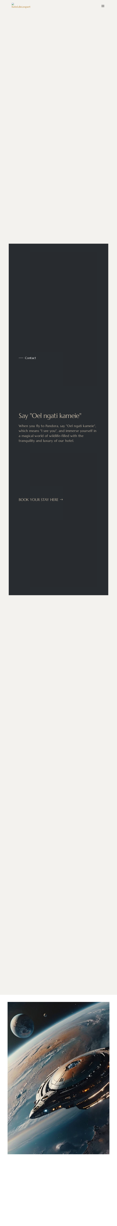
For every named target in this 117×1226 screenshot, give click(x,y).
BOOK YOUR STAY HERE (38, 499)
